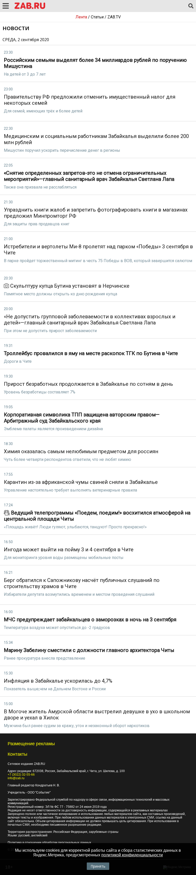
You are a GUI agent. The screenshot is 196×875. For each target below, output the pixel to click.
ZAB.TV (114, 17)
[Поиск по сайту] (191, 6)
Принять (98, 866)
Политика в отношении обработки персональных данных (49, 842)
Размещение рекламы (31, 743)
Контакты (17, 754)
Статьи (97, 17)
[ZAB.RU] (30, 8)
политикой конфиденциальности (132, 855)
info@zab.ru (16, 778)
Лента (81, 17)
